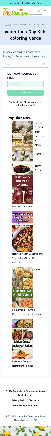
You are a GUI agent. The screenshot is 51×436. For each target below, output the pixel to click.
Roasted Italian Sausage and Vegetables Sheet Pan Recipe (27, 258)
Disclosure (34, 400)
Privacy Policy (19, 400)
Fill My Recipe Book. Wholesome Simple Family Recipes (25, 393)
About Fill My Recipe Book (25, 405)
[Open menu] (45, 11)
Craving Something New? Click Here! (25, 3)
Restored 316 (30, 420)
